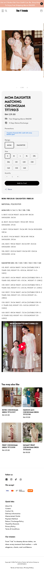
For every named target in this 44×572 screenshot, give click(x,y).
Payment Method (11, 519)
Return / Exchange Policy (14, 521)
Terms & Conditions (12, 529)
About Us (8, 506)
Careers (8, 508)
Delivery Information (13, 514)
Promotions (9, 128)
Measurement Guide (12, 516)
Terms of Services (17, 568)
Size (6, 151)
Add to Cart (22, 183)
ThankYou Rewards (12, 524)
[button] (2, 10)
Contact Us (9, 511)
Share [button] (10, 189)
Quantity (8, 173)
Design (7, 140)
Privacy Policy (10, 526)
